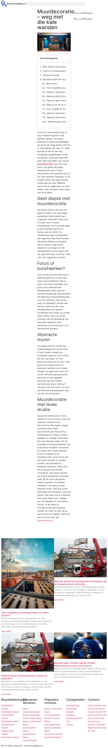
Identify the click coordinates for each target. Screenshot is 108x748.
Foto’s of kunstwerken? (54, 71)
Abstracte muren (51, 75)
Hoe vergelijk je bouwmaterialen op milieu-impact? (57, 87)
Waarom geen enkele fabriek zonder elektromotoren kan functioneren (57, 100)
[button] (54, 4)
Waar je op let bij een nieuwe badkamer (57, 104)
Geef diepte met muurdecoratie (55, 66)
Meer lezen (51, 83)
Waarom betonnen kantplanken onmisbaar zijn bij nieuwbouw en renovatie (57, 92)
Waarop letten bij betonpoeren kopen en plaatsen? (57, 96)
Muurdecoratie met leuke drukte (55, 79)
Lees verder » (6, 631)
